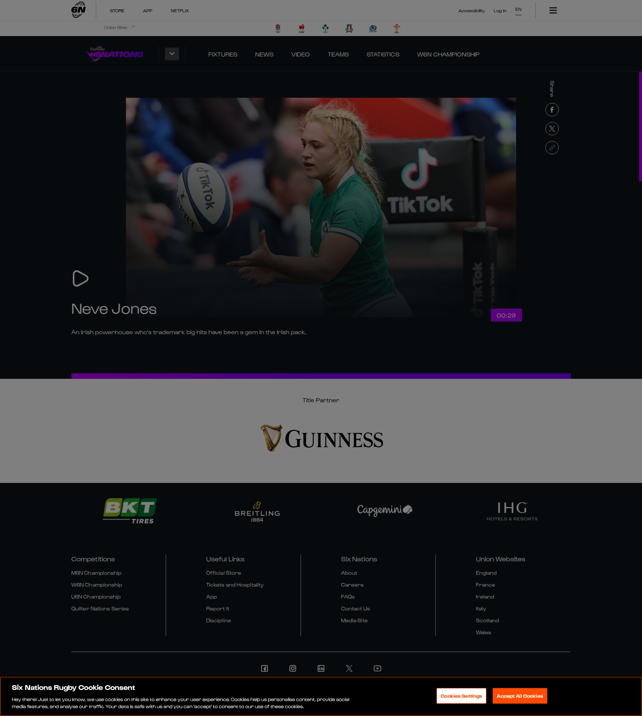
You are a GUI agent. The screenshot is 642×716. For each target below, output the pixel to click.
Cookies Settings (461, 696)
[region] (321, 696)
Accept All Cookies (520, 696)
